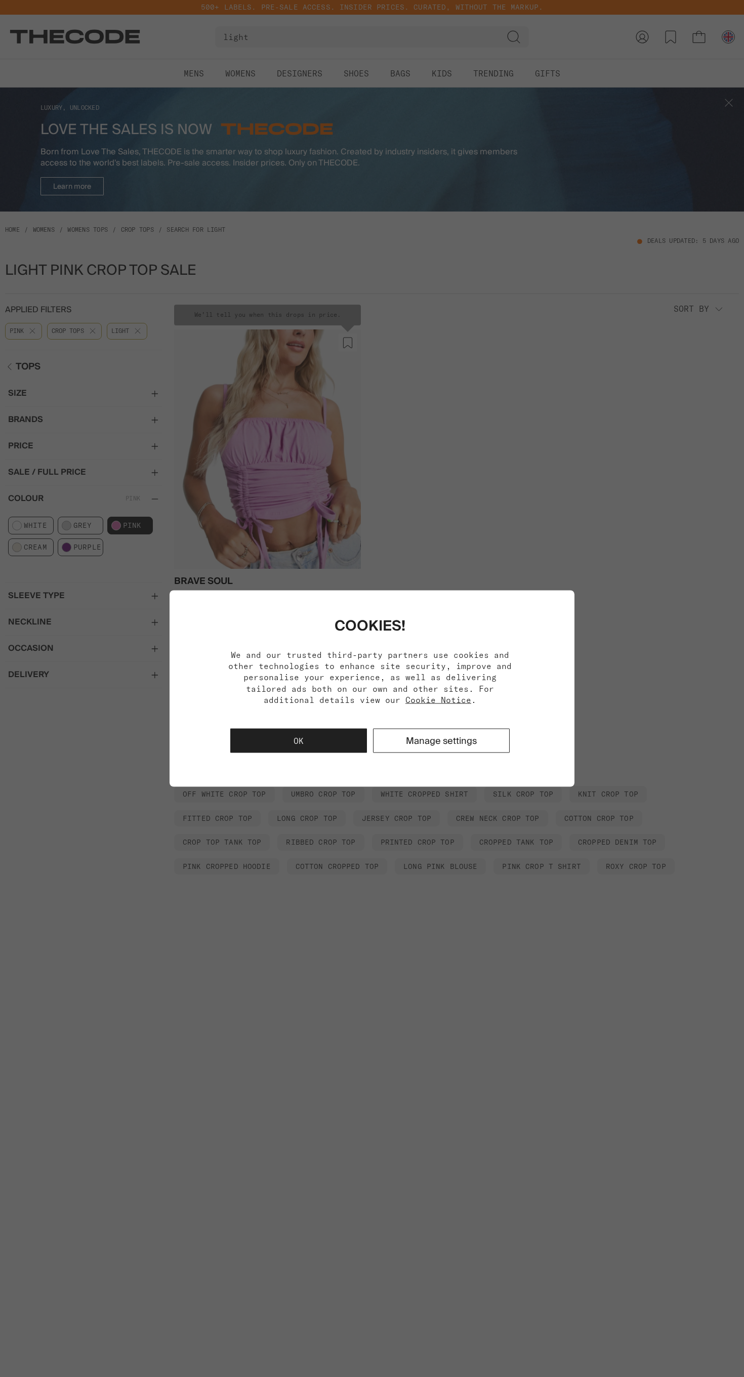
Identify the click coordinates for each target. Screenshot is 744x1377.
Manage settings (441, 740)
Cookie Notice (438, 700)
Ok (299, 741)
